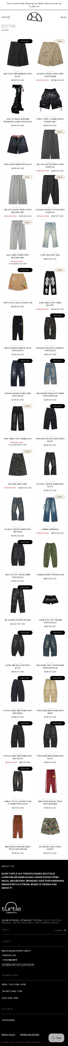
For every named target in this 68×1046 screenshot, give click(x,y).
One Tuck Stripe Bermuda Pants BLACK (18, 53)
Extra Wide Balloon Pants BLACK (17, 645)
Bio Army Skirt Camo (17, 464)
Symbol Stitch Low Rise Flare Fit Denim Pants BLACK (18, 781)
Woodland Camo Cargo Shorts (50, 826)
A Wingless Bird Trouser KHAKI (50, 554)
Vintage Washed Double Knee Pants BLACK (17, 373)
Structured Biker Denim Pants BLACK (50, 736)
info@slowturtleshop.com (18, 964)
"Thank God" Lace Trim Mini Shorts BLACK (50, 600)
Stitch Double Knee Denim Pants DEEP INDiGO (18, 690)
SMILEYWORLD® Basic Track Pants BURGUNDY (50, 781)
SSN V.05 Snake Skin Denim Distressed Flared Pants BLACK (18, 99)
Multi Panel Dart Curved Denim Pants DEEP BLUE (50, 645)
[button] (6, 17)
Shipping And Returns (29, 1035)
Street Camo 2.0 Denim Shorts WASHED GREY (50, 99)
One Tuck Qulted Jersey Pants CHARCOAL (50, 144)
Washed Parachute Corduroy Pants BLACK (50, 328)
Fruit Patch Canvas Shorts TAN (18, 282)
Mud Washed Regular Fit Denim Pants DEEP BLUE (50, 373)
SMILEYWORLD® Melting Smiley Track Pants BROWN (18, 826)
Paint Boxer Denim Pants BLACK (18, 144)
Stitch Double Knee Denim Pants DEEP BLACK (18, 736)
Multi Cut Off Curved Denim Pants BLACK (18, 554)
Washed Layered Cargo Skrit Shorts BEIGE (50, 53)
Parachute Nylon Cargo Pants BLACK (50, 418)
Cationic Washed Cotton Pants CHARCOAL (50, 189)
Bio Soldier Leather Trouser (18, 600)
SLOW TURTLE (15, 1042)
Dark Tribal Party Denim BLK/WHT (50, 282)
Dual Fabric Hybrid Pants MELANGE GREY (17, 235)
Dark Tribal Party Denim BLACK (18, 418)
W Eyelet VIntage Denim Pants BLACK (50, 464)
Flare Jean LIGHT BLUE (50, 235)
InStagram (8, 1020)
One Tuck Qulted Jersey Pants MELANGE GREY (18, 189)
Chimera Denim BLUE (50, 509)
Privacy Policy (8, 1035)
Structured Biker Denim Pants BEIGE (50, 690)
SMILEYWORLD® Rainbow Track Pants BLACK (17, 328)
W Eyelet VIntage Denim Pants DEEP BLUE (17, 509)
